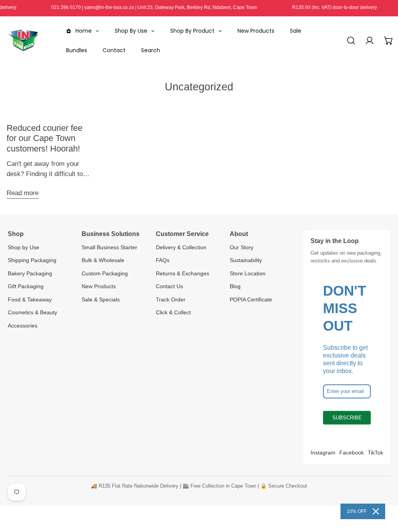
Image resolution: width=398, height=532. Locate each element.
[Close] (376, 511)
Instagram (323, 452)
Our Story (241, 247)
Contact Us (169, 286)
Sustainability (246, 260)
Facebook (351, 452)
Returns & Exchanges (182, 273)
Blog (235, 286)
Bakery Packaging (30, 273)
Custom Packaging (105, 273)
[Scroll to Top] (383, 490)
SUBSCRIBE (347, 418)
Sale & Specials (101, 299)
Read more (22, 192)
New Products (99, 286)
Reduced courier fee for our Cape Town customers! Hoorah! (44, 138)
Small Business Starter (109, 247)
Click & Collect (173, 312)
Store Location (247, 273)
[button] (388, 40)
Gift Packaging (26, 286)
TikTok (375, 452)
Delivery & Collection (181, 247)
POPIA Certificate (251, 299)
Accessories (22, 325)
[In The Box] (23, 40)
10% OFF (357, 511)
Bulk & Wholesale (103, 260)
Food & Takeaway (30, 299)
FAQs (162, 260)
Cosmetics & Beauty (32, 312)
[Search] (351, 40)
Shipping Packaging (32, 260)
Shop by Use (23, 247)
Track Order (170, 299)
